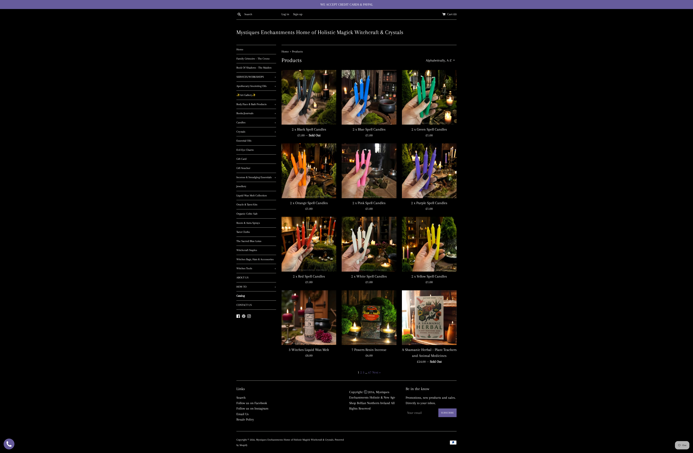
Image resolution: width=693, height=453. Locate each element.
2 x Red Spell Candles (309, 276)
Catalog (240, 295)
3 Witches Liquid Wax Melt (309, 350)
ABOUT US (242, 277)
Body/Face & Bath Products (256, 104)
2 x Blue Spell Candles (369, 129)
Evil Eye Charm (245, 149)
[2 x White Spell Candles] (369, 244)
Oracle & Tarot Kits (246, 204)
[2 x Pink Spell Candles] (369, 170)
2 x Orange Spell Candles (309, 203)
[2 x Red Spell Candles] (309, 244)
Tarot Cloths (243, 232)
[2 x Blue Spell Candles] (369, 97)
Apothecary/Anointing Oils (256, 86)
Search (241, 397)
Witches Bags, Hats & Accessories (255, 259)
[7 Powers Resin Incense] (369, 317)
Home (239, 49)
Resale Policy (245, 419)
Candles (256, 122)
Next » (376, 372)
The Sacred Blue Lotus (248, 241)
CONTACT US (244, 305)
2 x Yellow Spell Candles (429, 276)
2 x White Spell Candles (369, 276)
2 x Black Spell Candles (309, 129)
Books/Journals (256, 113)
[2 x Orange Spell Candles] (309, 170)
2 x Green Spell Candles (429, 129)
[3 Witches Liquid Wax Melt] (309, 317)
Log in (285, 14)
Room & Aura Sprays (248, 223)
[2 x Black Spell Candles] (309, 97)
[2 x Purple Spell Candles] (429, 170)
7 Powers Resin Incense (369, 350)
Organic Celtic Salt (246, 213)
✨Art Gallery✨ (246, 95)
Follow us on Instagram (252, 408)
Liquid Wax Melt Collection (251, 195)
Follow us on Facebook (251, 403)
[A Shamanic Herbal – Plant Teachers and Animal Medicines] (429, 317)
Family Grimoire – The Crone (253, 58)
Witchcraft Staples (246, 250)
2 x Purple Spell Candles (429, 203)
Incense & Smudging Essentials (256, 177)
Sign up (297, 14)
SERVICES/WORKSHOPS (256, 76)
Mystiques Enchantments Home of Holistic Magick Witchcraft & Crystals (319, 32)
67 (369, 372)
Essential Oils (243, 140)
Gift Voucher (243, 168)
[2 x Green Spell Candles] (429, 97)
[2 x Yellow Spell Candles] (429, 244)
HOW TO (256, 286)
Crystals (256, 131)
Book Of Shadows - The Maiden (254, 67)
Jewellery (241, 186)
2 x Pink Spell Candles (368, 203)
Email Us (242, 414)
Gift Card (241, 158)
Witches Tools (256, 268)
